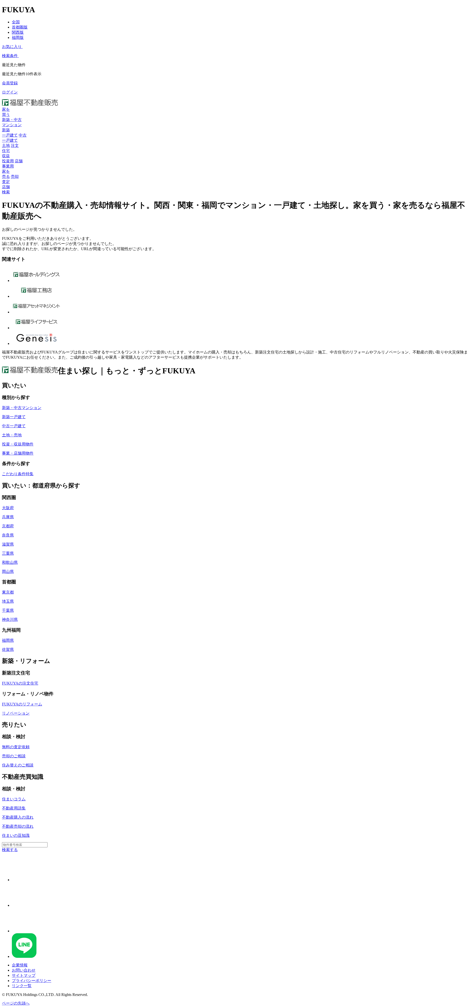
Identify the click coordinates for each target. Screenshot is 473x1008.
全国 (16, 22)
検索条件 (10, 56)
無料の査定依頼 (16, 747)
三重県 (8, 553)
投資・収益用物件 (18, 444)
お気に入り (12, 47)
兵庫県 (8, 517)
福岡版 (18, 37)
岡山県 (8, 571)
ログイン (10, 92)
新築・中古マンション (21, 408)
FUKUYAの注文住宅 (20, 683)
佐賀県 (8, 649)
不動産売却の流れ (18, 826)
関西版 (18, 32)
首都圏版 (20, 27)
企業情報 (20, 965)
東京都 (8, 592)
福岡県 (8, 640)
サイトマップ (23, 975)
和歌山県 (10, 562)
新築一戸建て (14, 417)
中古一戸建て (14, 426)
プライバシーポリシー (31, 980)
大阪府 (8, 508)
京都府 (8, 526)
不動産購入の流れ (18, 817)
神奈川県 (10, 619)
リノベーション (16, 713)
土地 (6, 145)
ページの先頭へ (16, 1003)
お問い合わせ (23, 970)
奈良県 (8, 535)
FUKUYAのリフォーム (22, 704)
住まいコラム (14, 799)
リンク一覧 (22, 986)
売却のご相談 (14, 756)
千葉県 (8, 610)
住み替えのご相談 (18, 765)
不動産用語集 (14, 808)
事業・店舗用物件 (18, 453)
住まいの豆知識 (16, 835)
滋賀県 (8, 544)
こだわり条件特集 (18, 474)
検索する (10, 850)
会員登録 (10, 83)
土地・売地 (12, 435)
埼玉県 (8, 601)
